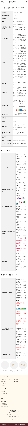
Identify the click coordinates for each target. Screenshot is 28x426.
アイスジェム (4, 381)
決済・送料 (3, 401)
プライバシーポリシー (6, 406)
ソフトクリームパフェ (6, 379)
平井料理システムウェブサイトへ (14, 414)
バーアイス (3, 383)
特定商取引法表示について (7, 404)
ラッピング (3, 395)
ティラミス (16, 381)
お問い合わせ (4, 403)
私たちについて (4, 393)
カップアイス (4, 385)
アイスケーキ (17, 379)
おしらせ (3, 391)
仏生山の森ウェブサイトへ (14, 416)
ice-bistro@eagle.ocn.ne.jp (19, 140)
